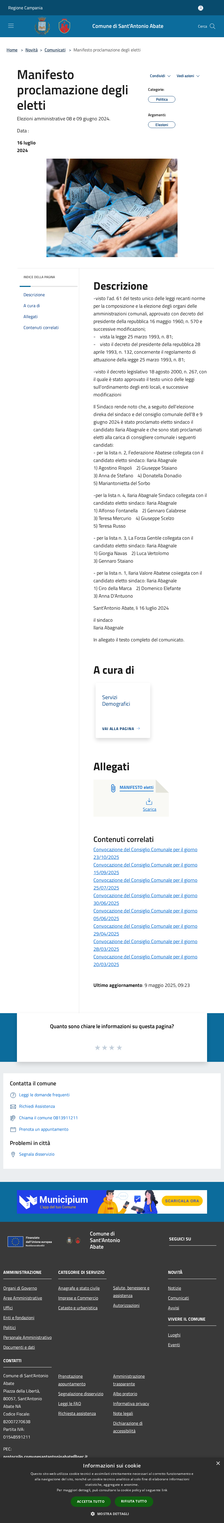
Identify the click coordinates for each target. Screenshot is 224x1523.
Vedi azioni (186, 76)
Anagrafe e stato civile (79, 1288)
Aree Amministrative (22, 1298)
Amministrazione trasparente (129, 1380)
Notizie (174, 1288)
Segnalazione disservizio (80, 1393)
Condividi (158, 76)
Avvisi (173, 1307)
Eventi (174, 1344)
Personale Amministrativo (27, 1337)
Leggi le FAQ (69, 1403)
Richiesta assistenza (77, 1413)
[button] (112, 1513)
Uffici (8, 1307)
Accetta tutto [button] (91, 1501)
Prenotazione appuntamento (72, 1380)
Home (12, 49)
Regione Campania (25, 7)
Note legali (123, 1413)
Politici (9, 1327)
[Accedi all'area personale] (200, 8)
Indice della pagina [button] (39, 277)
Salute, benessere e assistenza (131, 1291)
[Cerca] (212, 26)
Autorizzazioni (126, 1305)
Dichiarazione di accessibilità (128, 1427)
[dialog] (112, 1490)
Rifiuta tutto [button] (134, 1501)
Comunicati (55, 49)
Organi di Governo (20, 1288)
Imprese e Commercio (78, 1298)
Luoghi (174, 1335)
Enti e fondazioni (18, 1317)
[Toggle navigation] (11, 25)
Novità (31, 49)
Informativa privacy (131, 1403)
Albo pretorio (125, 1393)
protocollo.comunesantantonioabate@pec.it (45, 1456)
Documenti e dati (19, 1347)
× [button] (218, 1463)
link (164, 1490)
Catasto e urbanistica (78, 1307)
